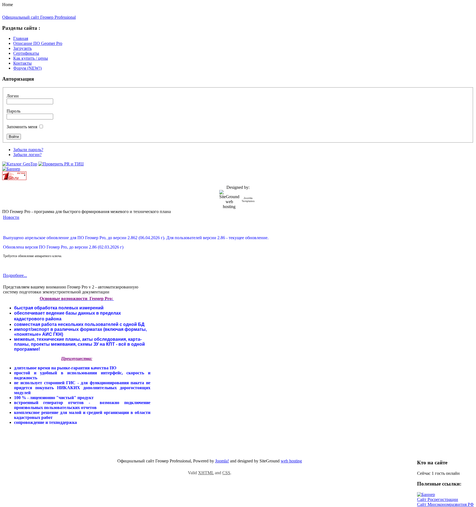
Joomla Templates (248, 200)
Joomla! (222, 461)
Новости (11, 217)
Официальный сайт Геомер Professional (39, 17)
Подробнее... (15, 275)
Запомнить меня (22, 126)
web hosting (291, 461)
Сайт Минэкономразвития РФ (445, 504)
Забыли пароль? (28, 149)
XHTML (206, 472)
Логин (13, 96)
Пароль (13, 111)
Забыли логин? (27, 154)
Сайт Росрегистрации (437, 499)
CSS (226, 472)
